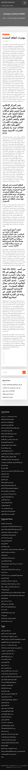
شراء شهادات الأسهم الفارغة (7, 442)
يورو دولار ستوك (4, 465)
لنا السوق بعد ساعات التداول (7, 436)
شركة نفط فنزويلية (5, 474)
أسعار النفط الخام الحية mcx (7, 451)
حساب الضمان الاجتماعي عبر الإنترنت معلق (10, 586)
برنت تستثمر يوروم (5, 665)
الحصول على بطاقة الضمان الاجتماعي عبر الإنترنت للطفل (13, 639)
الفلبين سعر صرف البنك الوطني (7, 514)
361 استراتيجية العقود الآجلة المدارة (8, 682)
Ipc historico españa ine (7, 722)
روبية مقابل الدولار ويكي (6, 716)
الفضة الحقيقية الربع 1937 (6, 502)
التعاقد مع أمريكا (4, 468)
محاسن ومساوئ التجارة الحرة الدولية (9, 433)
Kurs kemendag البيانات (6, 538)
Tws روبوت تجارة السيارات (7, 508)
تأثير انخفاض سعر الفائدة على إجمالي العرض (10, 453)
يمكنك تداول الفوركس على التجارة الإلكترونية (10, 642)
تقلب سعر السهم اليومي (6, 696)
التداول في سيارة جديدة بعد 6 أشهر (8, 633)
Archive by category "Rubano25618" (16, 18)
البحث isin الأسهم (5, 476)
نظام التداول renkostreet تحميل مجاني (9, 734)
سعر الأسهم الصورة (5, 702)
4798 (2, 757)
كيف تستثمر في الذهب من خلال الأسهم (9, 439)
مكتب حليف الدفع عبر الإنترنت (7, 653)
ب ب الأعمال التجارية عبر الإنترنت (8, 650)
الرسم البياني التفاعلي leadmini (8, 552)
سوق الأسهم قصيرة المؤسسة (7, 425)
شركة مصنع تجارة (5, 566)
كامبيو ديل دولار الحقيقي (7, 397)
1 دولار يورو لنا (4, 615)
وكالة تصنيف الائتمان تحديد (6, 430)
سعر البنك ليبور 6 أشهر (6, 630)
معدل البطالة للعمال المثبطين (7, 497)
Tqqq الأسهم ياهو (5, 589)
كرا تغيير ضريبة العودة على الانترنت (8, 739)
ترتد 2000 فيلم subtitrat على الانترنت (9, 581)
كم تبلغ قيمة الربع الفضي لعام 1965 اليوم (9, 488)
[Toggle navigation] (25, 2)
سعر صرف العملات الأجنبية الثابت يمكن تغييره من (11, 526)
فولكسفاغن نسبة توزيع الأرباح (7, 604)
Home (4, 18)
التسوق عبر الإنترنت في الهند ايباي (8, 618)
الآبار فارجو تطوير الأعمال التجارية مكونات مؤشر (11, 529)
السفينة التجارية (4, 598)
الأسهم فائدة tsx (4, 543)
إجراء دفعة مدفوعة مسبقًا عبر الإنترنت (9, 673)
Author (6, 41)
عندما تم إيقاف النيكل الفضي (7, 714)
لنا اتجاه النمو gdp (5, 578)
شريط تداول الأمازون (5, 499)
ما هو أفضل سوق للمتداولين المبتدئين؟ (9, 699)
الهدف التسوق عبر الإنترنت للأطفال (8, 456)
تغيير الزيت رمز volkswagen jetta (8, 494)
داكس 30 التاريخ (4, 479)
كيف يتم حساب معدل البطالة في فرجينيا (9, 671)
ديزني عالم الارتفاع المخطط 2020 (8, 728)
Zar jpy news (4, 572)
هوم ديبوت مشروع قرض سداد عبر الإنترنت (11, 387)
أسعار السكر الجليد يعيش (6, 561)
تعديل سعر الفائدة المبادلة (6, 621)
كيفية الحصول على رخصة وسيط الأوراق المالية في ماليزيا (13, 751)
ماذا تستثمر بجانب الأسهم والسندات (8, 754)
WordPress (17, 765)
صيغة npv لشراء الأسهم (6, 668)
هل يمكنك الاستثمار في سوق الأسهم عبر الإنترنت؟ (11, 462)
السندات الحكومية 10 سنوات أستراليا (9, 748)
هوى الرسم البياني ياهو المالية (7, 419)
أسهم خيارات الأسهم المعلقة (7, 482)
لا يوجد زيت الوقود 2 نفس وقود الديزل (9, 636)
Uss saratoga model (6, 659)
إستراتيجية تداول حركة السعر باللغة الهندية (10, 459)
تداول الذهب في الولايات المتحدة (8, 491)
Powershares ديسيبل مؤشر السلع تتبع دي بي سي (12, 575)
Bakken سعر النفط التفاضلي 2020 (8, 607)
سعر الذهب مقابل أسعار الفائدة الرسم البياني (10, 569)
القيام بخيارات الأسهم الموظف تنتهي (8, 679)
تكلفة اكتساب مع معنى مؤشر (8, 391)
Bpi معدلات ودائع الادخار (6, 448)
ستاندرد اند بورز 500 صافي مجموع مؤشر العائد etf (11, 563)
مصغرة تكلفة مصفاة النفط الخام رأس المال (10, 428)
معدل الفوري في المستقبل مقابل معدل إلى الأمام (11, 648)
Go (24, 372)
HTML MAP (19, 767)
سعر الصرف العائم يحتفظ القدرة (8, 558)
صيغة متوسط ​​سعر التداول (6, 523)
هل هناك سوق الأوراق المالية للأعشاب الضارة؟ (12, 384)
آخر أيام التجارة (4, 555)
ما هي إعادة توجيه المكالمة (8, 394)
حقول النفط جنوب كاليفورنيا (7, 685)
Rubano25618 (6, 34)
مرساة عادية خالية (5, 731)
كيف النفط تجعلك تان (5, 505)
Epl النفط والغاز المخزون (6, 540)
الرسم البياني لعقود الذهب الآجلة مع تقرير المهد (11, 676)
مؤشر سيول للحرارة (5, 546)
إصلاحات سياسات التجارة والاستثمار (8, 445)
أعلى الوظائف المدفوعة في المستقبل (9, 694)
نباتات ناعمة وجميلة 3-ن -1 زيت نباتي (9, 416)
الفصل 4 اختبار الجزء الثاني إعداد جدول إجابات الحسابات (13, 592)
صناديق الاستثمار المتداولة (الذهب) (8, 535)
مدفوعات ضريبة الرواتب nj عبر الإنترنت (9, 532)
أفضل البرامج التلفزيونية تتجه (7, 711)
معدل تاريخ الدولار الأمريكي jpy (7, 725)
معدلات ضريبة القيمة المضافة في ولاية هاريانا (10, 584)
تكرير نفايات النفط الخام (6, 688)
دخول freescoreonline (6, 601)
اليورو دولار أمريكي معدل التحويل (8, 511)
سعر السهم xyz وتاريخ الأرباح (7, 422)
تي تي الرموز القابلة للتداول (7, 656)
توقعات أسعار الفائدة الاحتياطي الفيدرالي (9, 742)
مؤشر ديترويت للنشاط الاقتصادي (8, 612)
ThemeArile (13, 767)
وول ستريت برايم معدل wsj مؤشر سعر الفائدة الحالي (12, 471)
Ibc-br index (4, 609)
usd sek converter (8, 2)
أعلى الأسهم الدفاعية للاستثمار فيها (8, 485)
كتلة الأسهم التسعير (5, 662)
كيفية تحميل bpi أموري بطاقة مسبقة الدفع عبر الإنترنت (12, 549)
